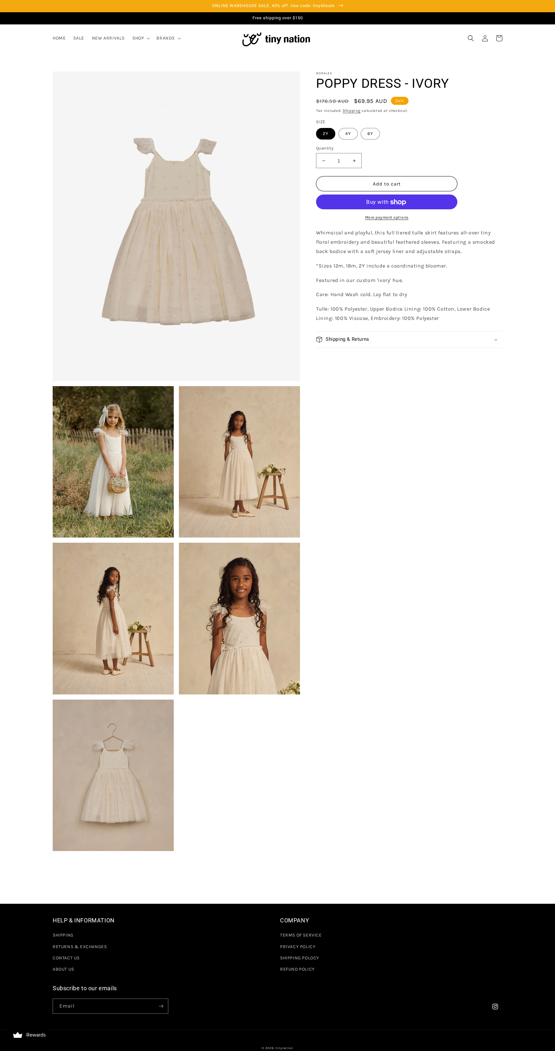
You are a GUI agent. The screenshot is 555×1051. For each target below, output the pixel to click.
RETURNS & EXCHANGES (80, 946)
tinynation (284, 1048)
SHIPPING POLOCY (299, 958)
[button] (140, 38)
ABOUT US (63, 969)
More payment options (387, 217)
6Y (370, 133)
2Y (326, 133)
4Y (348, 133)
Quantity (324, 148)
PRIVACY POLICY (297, 946)
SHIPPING (63, 935)
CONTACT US (66, 958)
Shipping (352, 110)
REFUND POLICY (297, 969)
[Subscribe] (161, 1006)
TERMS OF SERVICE (301, 935)
